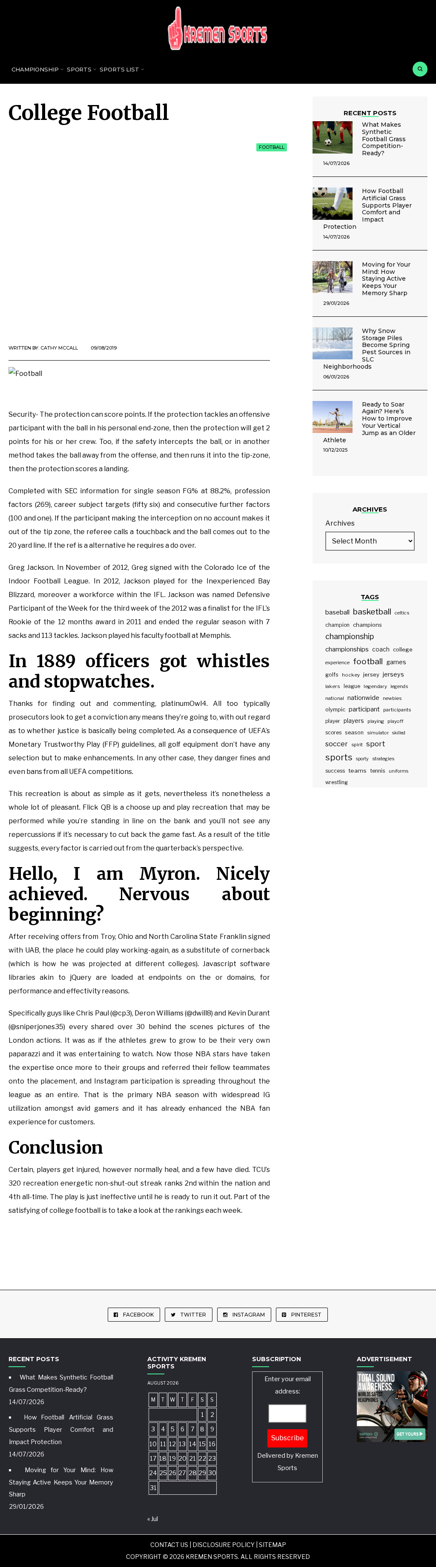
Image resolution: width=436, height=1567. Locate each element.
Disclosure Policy (223, 1544)
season (354, 732)
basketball (372, 612)
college (403, 649)
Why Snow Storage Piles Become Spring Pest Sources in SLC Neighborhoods (367, 348)
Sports (79, 69)
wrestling (336, 782)
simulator (378, 733)
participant (364, 709)
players (354, 720)
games (396, 661)
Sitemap (272, 1544)
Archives (340, 523)
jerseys (393, 674)
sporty (362, 759)
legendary (375, 686)
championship (349, 636)
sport (375, 743)
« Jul (152, 1519)
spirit (357, 745)
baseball (337, 612)
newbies (392, 698)
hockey (351, 675)
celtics (402, 613)
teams (357, 770)
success (335, 771)
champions (367, 624)
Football (271, 147)
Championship (35, 69)
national (334, 698)
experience (337, 662)
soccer (336, 743)
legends (399, 686)
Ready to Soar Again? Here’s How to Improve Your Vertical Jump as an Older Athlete (369, 422)
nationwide (363, 698)
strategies (383, 759)
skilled (398, 733)
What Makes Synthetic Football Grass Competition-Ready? (384, 139)
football (368, 661)
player (332, 721)
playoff (395, 721)
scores (333, 732)
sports (339, 757)
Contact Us (169, 1544)
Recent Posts (370, 113)
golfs (331, 674)
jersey (371, 674)
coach (381, 649)
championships (347, 649)
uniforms (398, 771)
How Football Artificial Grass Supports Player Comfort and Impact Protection (367, 208)
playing (375, 721)
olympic (335, 709)
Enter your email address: (287, 1423)
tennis (377, 771)
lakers (332, 686)
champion (337, 625)
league (352, 686)
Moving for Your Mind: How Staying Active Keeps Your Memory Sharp (386, 279)
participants (397, 710)
